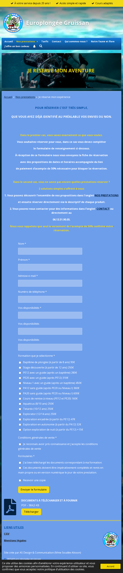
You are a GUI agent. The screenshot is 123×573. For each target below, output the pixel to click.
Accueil (8, 97)
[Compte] (34, 46)
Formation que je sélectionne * (36, 356)
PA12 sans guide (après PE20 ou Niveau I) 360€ (51, 388)
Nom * (22, 243)
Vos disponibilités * (29, 308)
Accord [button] (110, 566)
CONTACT (103, 209)
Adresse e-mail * (28, 276)
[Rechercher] (41, 46)
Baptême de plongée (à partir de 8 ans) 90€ (49, 362)
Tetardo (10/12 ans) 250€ (38, 409)
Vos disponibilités (28, 323)
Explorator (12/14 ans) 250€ (39, 414)
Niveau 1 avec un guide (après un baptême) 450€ (52, 383)
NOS (98, 195)
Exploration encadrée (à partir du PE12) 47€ (49, 419)
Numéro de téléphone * (32, 291)
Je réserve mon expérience (54, 97)
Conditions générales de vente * (37, 437)
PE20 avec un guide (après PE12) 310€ (45, 378)
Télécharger (31, 511)
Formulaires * (26, 456)
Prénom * (24, 259)
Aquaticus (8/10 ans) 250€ (38, 403)
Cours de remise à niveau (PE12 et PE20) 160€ (50, 398)
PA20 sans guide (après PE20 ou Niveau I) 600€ (51, 393)
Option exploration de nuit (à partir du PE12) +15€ (53, 429)
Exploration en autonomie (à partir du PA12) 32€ (52, 424)
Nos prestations (25, 97)
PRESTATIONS (110, 195)
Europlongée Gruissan (57, 23)
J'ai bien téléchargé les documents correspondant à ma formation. (62, 462)
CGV (6, 534)
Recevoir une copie (34, 480)
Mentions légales (15, 540)
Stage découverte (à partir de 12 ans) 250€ (48, 367)
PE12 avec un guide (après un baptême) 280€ (50, 372)
